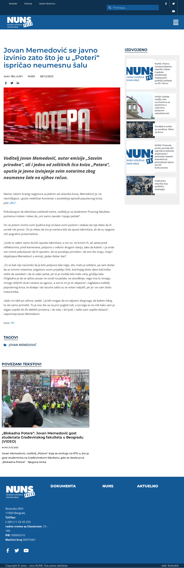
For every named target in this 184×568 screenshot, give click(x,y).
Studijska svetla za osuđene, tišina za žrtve (164, 129)
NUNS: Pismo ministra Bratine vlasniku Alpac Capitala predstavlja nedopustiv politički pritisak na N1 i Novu (163, 73)
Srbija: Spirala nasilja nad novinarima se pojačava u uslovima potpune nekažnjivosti (162, 105)
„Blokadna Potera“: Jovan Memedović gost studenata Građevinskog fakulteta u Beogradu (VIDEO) (42, 437)
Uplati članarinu (47, 3)
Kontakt (13, 3)
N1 (13, 323)
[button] (117, 22)
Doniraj (28, 3)
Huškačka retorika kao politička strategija (161, 185)
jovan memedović (22, 345)
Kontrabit (173, 565)
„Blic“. (13, 203)
